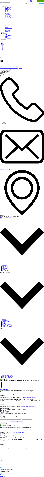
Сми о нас (29, 3)
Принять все (2, 476)
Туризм (6, 29)
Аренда (3, 18)
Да (1, 460)
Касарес (12, 68)
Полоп (4, 67)
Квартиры (4, 319)
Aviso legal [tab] (2, 452)
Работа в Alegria (8, 38)
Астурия (6, 12)
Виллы (3, 322)
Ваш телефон (17, 391)
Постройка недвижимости (7, 376)
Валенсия (6, 10)
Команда (6, 36)
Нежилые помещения (6, 324)
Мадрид (6, 11)
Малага (9, 67)
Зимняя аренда (41, 3)
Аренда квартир (5, 321)
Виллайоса (19, 65)
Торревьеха (2, 65)
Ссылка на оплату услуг (7, 325)
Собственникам (5, 267)
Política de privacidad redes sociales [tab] (18, 452)
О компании (4, 33)
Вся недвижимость (8, 7)
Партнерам (2, 2)
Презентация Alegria (4, 389)
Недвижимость (5, 6)
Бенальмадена (18, 67)
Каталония (7, 13)
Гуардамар (15, 65)
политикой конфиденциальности (29, 397)
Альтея (7, 67)
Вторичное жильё (8, 15)
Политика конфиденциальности (6, 217)
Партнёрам (4, 268)
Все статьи (7, 26)
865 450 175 (33, 0)
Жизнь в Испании (8, 28)
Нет (2, 458)
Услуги (3, 23)
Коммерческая (7, 16)
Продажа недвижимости (7, 375)
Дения (1, 67)
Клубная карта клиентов (7, 377)
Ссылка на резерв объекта (7, 326)
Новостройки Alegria (9, 17)
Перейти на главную (21, 63)
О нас (6, 34)
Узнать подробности (4, 412)
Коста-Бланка (7, 8)
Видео (26, 3)
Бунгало (4, 323)
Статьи (3, 24)
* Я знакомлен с (13, 421)
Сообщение (13, 394)
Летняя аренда (7, 21)
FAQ (3, 32)
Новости (6, 27)
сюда (4, 449)
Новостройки (7, 14)
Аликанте (6, 65)
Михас (9, 68)
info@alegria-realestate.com (5, 169)
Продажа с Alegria (7, 2)
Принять (1, 451)
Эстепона (2, 68)
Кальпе (23, 65)
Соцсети (33, 3)
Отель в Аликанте (8, 19)
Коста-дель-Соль (8, 9)
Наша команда (5, 266)
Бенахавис (6, 68)
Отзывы (6, 37)
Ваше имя (2, 391)
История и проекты (8, 35)
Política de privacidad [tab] (8, 452)
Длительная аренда (8, 20)
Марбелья (13, 67)
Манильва (16, 68)
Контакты (4, 39)
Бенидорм (11, 65)
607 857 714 (33, 1)
